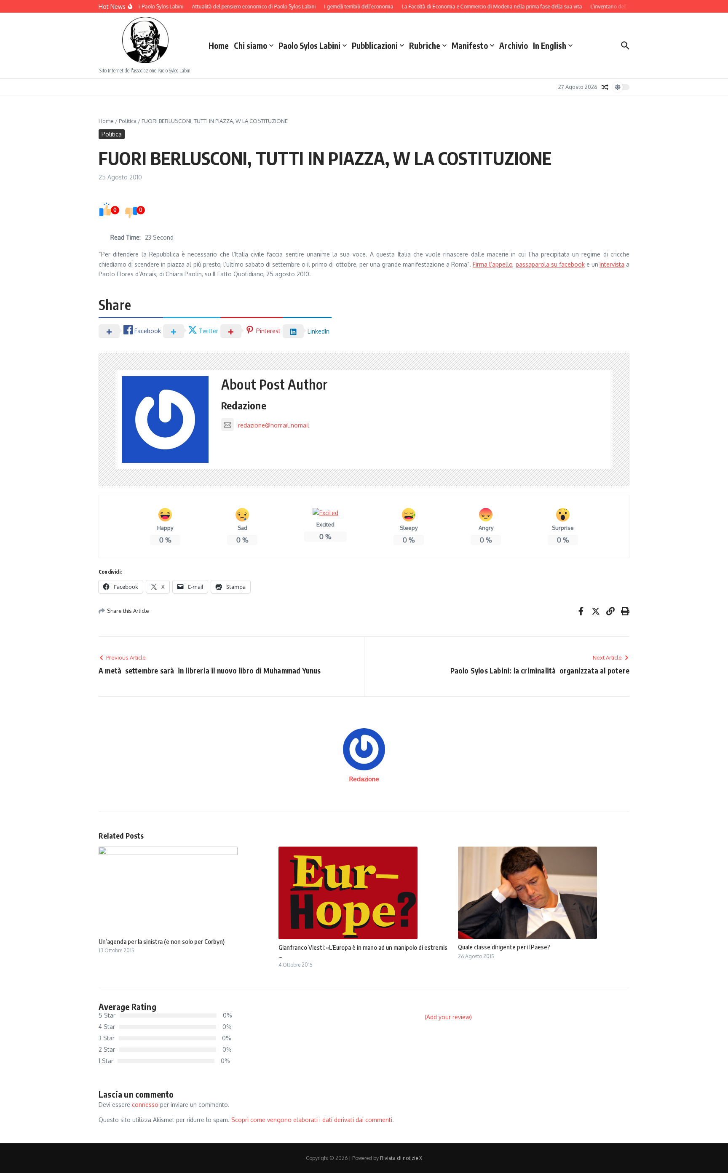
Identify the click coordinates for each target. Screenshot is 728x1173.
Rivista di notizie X (401, 1158)
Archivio (513, 45)
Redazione (243, 405)
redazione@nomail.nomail (273, 425)
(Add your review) (448, 1017)
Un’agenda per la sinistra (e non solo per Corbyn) (162, 941)
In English (549, 45)
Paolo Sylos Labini (309, 45)
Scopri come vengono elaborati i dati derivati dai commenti (311, 1119)
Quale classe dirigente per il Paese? (504, 947)
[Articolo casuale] (605, 87)
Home (219, 45)
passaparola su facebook (550, 264)
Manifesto (470, 45)
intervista (612, 264)
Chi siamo (250, 45)
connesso (145, 1104)
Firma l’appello (492, 264)
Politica (127, 121)
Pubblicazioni (375, 45)
